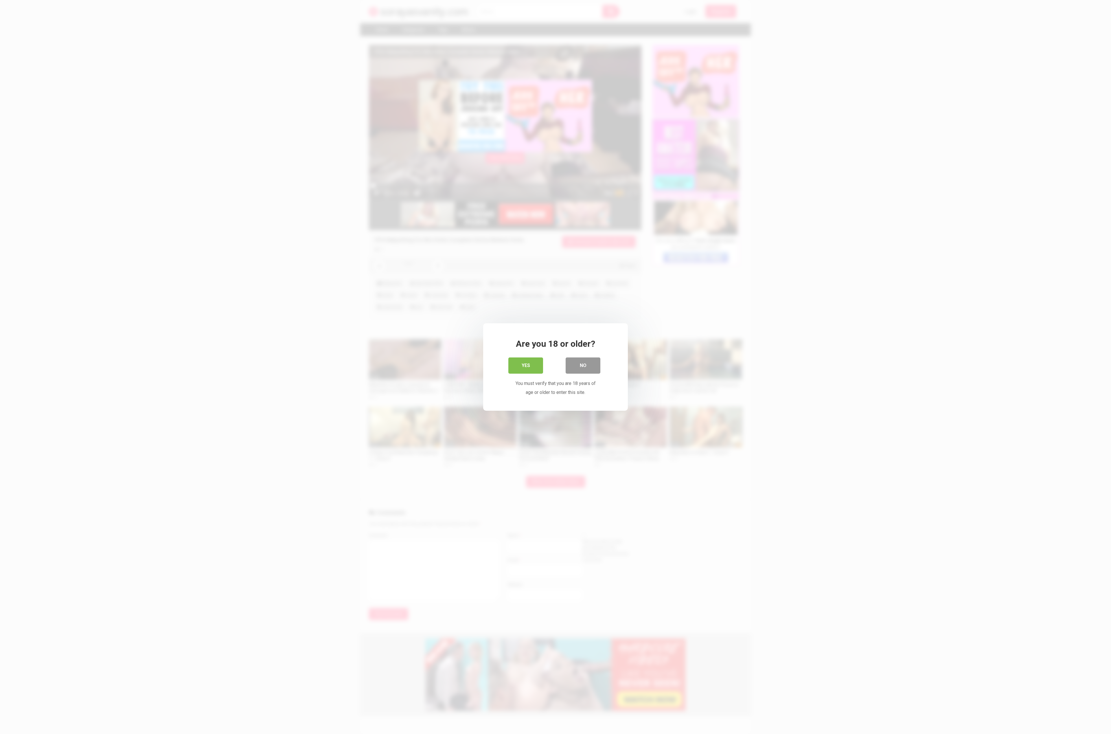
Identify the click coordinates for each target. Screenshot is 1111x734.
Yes (526, 365)
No (583, 365)
